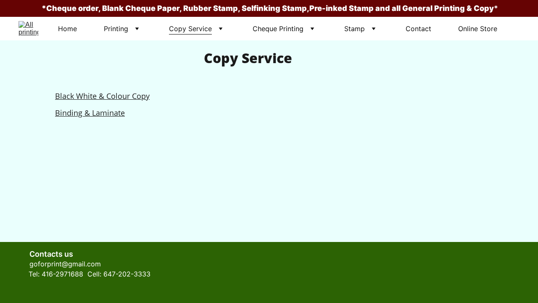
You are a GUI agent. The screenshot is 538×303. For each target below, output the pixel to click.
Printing (116, 28)
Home (67, 28)
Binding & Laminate (90, 113)
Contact (418, 28)
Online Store (477, 28)
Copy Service (190, 28)
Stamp (354, 28)
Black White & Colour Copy (102, 96)
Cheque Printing (278, 28)
